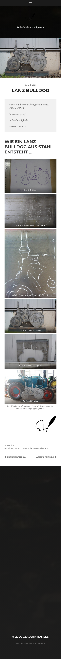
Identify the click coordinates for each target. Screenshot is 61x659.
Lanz (19, 448)
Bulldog (10, 448)
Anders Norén (37, 643)
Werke (10, 445)
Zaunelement (42, 448)
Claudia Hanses (36, 636)
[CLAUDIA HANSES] (31, 17)
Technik (28, 448)
